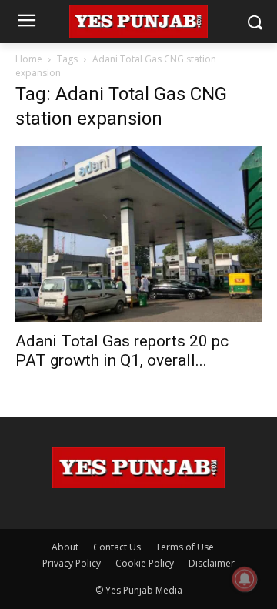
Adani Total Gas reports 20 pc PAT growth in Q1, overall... (122, 351)
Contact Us (117, 547)
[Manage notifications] (244, 579)
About (65, 547)
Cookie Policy (144, 563)
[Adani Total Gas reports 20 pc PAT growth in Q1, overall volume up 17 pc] (138, 234)
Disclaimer (212, 563)
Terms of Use (184, 547)
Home (28, 58)
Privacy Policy (71, 563)
